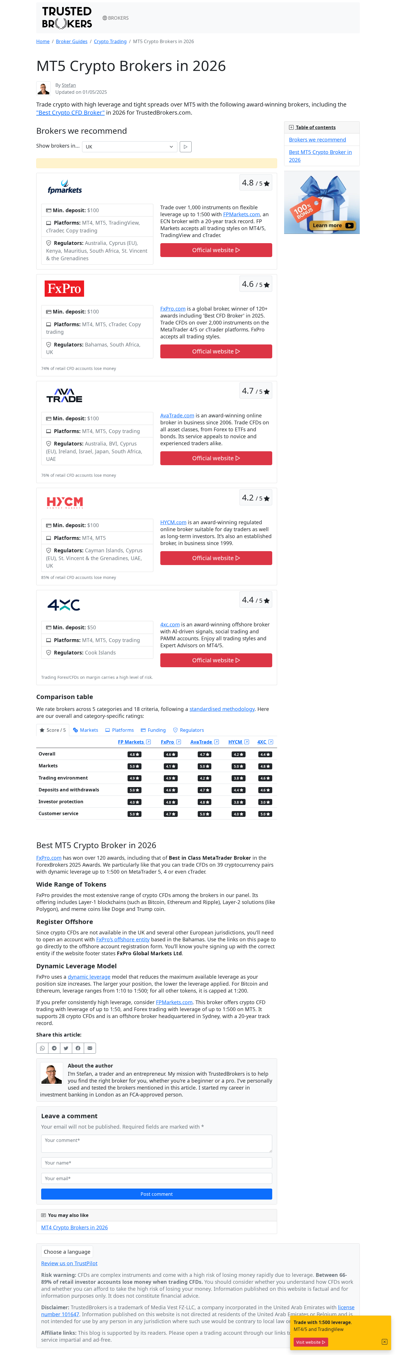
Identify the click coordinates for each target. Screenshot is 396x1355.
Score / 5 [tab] (56, 730)
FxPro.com (173, 308)
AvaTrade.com (177, 415)
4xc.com (170, 624)
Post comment (157, 1194)
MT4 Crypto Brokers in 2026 (74, 1227)
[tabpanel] (156, 780)
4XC (262, 742)
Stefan (69, 85)
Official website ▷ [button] (216, 250)
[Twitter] (66, 1048)
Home (43, 41)
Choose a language (67, 1251)
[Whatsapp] (42, 1048)
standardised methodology (222, 708)
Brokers (118, 18)
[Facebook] (78, 1048)
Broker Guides (72, 41)
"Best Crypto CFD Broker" (70, 112)
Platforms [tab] (122, 730)
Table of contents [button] (315, 127)
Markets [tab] (88, 730)
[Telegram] (54, 1048)
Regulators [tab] (191, 730)
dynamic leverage (89, 976)
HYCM (235, 742)
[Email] (90, 1048)
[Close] (385, 1342)
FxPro (168, 742)
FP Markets (131, 742)
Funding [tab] (156, 730)
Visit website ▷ (311, 1342)
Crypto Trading (110, 41)
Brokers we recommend (317, 139)
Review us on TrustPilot (69, 1263)
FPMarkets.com (241, 214)
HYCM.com (173, 522)
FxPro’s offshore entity (123, 939)
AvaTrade (201, 742)
